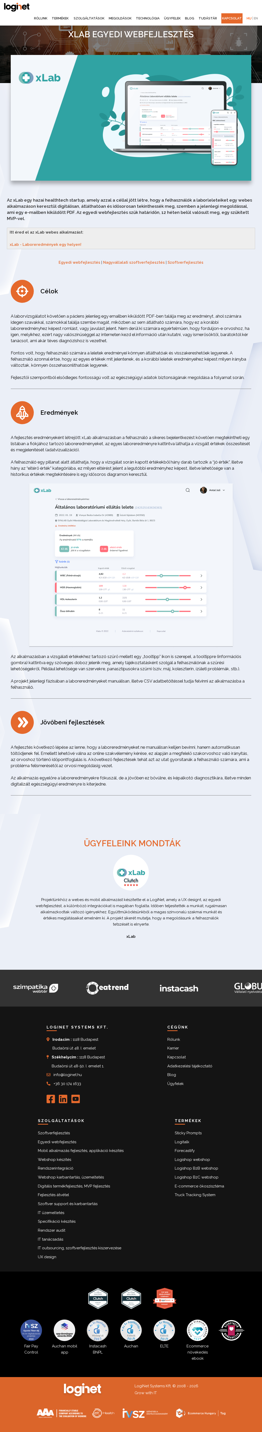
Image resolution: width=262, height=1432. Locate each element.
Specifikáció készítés (56, 1221)
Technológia (148, 18)
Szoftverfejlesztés (185, 262)
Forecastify (185, 1150)
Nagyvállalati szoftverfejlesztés (134, 262)
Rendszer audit (51, 1230)
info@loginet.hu (67, 1074)
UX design (47, 1257)
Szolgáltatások (89, 18)
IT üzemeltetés (51, 1212)
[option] (131, 901)
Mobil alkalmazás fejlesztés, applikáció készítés (81, 1150)
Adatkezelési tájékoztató (189, 1066)
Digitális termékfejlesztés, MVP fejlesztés (74, 1186)
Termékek (60, 18)
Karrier (173, 1048)
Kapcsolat (232, 18)
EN (256, 18)
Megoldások (120, 18)
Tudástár (208, 18)
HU (249, 18)
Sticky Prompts (188, 1133)
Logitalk (182, 1142)
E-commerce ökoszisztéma (199, 1186)
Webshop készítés (54, 1159)
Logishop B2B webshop (196, 1168)
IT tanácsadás (50, 1239)
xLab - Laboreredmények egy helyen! (45, 244)
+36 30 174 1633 (67, 1083)
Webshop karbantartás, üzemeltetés (71, 1177)
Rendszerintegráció (55, 1168)
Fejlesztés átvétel (53, 1195)
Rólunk (40, 18)
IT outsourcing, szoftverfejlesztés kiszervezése (79, 1248)
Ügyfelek (172, 18)
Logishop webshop (192, 1159)
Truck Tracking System (195, 1195)
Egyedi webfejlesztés (79, 262)
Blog (189, 18)
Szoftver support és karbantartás (67, 1204)
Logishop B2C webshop (197, 1177)
